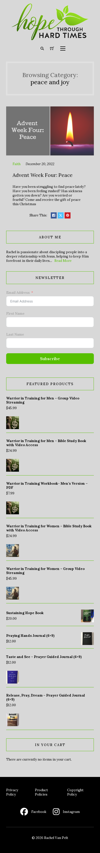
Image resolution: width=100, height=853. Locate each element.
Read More (63, 261)
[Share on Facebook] (54, 215)
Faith (17, 164)
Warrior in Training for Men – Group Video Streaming (42, 400)
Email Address (18, 292)
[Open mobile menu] (62, 48)
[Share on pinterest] (68, 215)
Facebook (38, 812)
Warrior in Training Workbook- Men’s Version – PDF (47, 485)
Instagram (71, 812)
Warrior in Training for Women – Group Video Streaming (45, 571)
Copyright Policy (75, 792)
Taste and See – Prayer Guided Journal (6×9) (44, 657)
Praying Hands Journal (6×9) (30, 635)
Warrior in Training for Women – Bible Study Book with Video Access (49, 528)
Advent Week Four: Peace (43, 175)
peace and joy (50, 82)
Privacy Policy (12, 792)
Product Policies (41, 792)
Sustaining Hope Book (25, 613)
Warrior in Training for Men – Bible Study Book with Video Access (46, 443)
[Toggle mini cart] (52, 48)
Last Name (15, 334)
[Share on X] (61, 215)
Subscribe (50, 358)
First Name (15, 313)
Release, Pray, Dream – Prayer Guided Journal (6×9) (45, 697)
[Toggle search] (42, 48)
